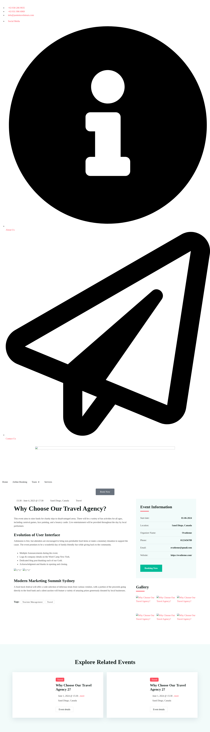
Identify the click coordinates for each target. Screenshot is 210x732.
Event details (64, 709)
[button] (105, 492)
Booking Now (151, 568)
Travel (79, 500)
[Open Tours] (39, 482)
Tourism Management (32, 602)
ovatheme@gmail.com (181, 547)
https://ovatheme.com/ (181, 555)
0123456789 (186, 540)
